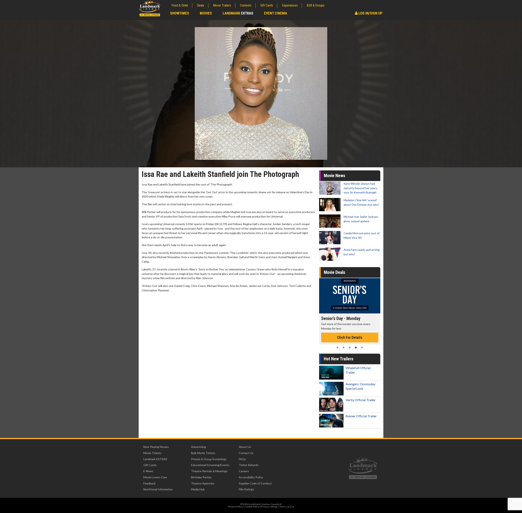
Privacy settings (269, 506)
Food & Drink (179, 5)
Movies (206, 13)
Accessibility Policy (251, 477)
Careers (244, 471)
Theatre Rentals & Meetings (209, 471)
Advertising (198, 447)
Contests (245, 5)
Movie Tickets (152, 453)
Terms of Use (287, 506)
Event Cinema (275, 13)
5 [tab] (362, 347)
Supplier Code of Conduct (255, 483)
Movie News (334, 175)
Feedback (149, 483)
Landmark (238, 13)
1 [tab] (337, 347)
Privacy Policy (235, 506)
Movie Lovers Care (155, 477)
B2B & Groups (315, 5)
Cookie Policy (251, 506)
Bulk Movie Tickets (203, 453)
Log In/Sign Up (370, 13)
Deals (200, 5)
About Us (245, 447)
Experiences (290, 5)
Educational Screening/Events (210, 465)
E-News (148, 471)
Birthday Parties (201, 477)
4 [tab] (356, 347)
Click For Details (349, 333)
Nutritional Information (158, 489)
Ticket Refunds (249, 465)
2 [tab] (344, 347)
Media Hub (198, 489)
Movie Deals (334, 272)
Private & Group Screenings (209, 459)
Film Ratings (246, 489)
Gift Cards (266, 5)
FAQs (242, 459)
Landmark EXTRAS (155, 459)
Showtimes (179, 13)
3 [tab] (350, 347)
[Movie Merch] (349, 295)
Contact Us (246, 453)
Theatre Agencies (202, 483)
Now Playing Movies (156, 447)
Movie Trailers (222, 5)
